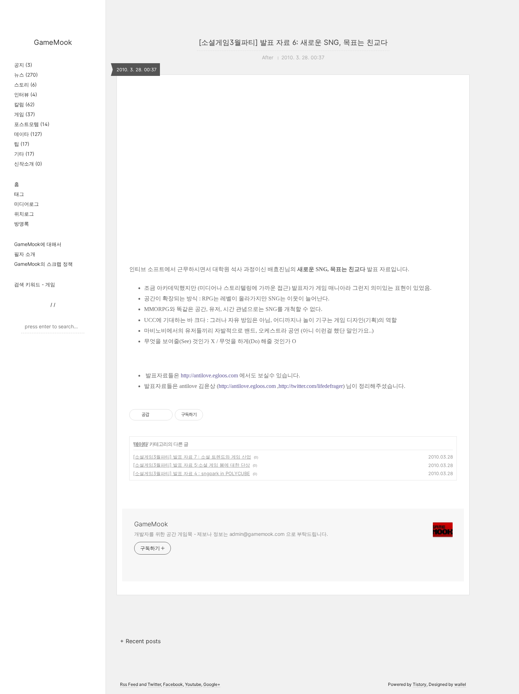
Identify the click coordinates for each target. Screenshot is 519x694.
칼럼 (24, 104)
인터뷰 (25, 94)
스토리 (25, 85)
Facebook (173, 684)
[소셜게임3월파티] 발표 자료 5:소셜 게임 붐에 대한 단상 (191, 465)
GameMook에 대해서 (37, 244)
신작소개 (28, 164)
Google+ (211, 684)
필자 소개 (24, 254)
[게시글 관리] (164, 414)
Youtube (193, 684)
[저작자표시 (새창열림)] (206, 415)
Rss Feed (129, 684)
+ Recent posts (140, 641)
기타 (24, 154)
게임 (24, 114)
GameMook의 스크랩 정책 (43, 264)
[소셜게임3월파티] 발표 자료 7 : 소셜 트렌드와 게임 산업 (192, 457)
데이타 (28, 134)
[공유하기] (155, 414)
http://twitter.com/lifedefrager (311, 386)
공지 (23, 65)
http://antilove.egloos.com (209, 375)
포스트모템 (31, 124)
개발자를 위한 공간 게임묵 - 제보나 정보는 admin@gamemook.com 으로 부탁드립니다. (231, 534)
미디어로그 (26, 204)
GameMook (53, 42)
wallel (460, 684)
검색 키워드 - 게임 (34, 284)
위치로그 (24, 214)
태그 (19, 194)
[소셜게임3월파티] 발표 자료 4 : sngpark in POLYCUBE (191, 473)
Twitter (154, 684)
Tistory (419, 684)
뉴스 (26, 75)
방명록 (21, 224)
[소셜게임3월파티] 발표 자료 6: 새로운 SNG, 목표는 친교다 (293, 42)
